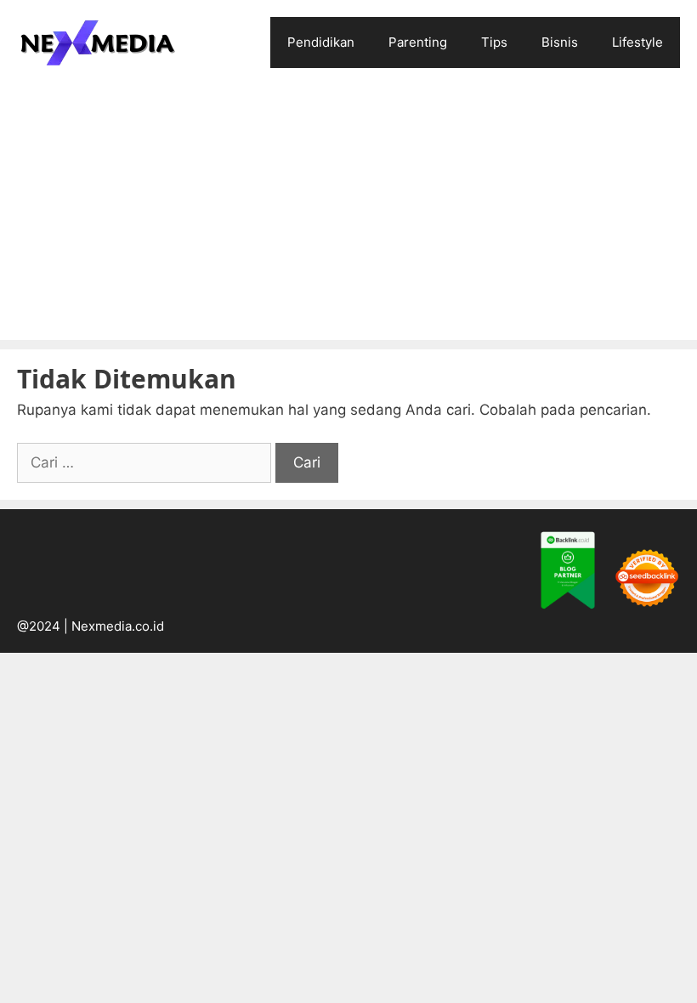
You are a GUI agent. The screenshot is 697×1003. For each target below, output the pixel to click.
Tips (494, 42)
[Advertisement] (348, 213)
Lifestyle (637, 42)
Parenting (417, 42)
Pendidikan (320, 42)
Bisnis (559, 42)
